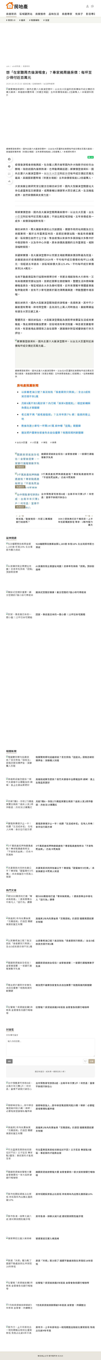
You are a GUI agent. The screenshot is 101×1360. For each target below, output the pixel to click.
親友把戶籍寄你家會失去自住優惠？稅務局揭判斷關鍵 (52, 432)
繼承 (23, 20)
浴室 (47, 20)
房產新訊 (11, 14)
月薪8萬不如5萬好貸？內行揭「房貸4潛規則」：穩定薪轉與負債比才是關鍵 (55, 405)
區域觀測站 (25, 14)
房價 (54, 442)
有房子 (79, 14)
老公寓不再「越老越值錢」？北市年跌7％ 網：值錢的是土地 (55, 417)
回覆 (91, 1061)
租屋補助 (35, 20)
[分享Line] (9, 166)
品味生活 (54, 14)
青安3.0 (11, 20)
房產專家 (67, 14)
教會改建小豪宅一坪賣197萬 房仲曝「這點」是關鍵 (51, 425)
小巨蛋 (35, 442)
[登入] (87, 6)
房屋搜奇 (40, 14)
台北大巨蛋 (22, 442)
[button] (92, 6)
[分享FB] (9, 159)
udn (7, 66)
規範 (9, 1061)
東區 (45, 442)
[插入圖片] (85, 1061)
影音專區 (91, 14)
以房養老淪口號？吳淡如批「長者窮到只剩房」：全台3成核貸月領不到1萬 (55, 394)
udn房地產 (16, 66)
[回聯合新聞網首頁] (10, 5)
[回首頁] (17, 5)
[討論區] (9, 174)
